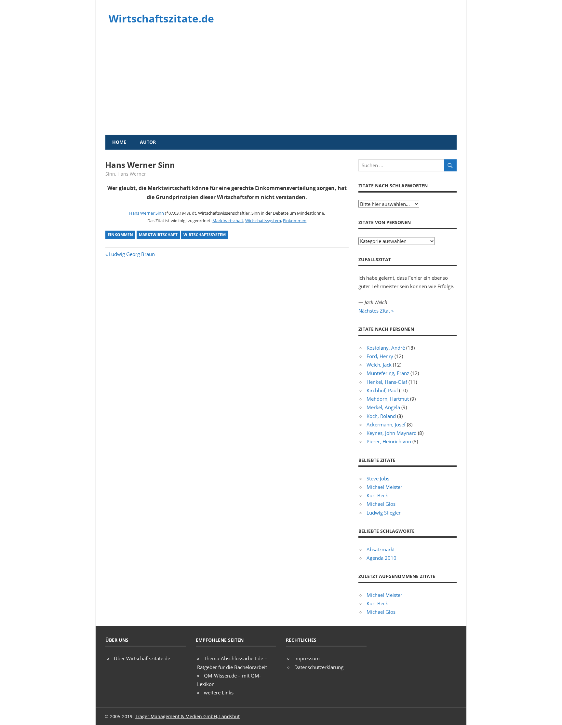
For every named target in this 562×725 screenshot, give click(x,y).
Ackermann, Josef (386, 424)
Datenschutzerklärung (318, 667)
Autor (148, 142)
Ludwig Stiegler (384, 512)
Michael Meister (384, 487)
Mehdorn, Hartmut (388, 399)
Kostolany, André (386, 347)
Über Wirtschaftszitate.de (142, 658)
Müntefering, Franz (388, 373)
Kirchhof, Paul (382, 390)
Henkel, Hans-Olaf (387, 382)
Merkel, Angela (383, 407)
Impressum (307, 658)
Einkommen (294, 220)
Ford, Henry (380, 356)
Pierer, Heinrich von (389, 441)
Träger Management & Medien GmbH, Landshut (187, 716)
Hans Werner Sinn (146, 213)
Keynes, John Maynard (392, 433)
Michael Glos (381, 504)
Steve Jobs (378, 478)
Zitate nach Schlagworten (393, 185)
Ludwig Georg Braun (131, 254)
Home (119, 142)
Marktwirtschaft (227, 220)
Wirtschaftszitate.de (161, 18)
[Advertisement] (281, 85)
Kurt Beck (377, 495)
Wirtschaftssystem (263, 220)
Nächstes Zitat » (376, 310)
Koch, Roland (381, 416)
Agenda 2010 (381, 558)
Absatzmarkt (381, 549)
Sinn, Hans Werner (125, 174)
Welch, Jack (379, 364)
